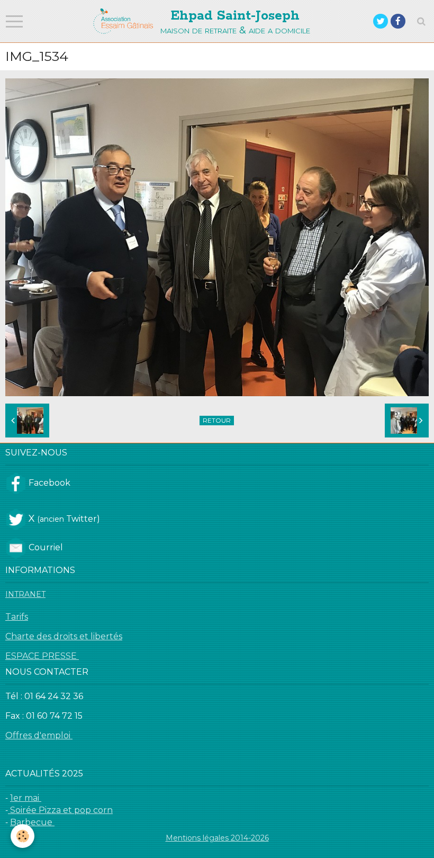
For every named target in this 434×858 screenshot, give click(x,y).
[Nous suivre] (15, 482)
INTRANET (25, 594)
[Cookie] (22, 836)
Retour (217, 420)
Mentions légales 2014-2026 (217, 838)
